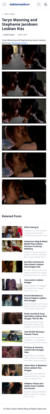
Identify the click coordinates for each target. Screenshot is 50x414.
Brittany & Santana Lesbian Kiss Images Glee (34, 349)
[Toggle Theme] (45, 4)
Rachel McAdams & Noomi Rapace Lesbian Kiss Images (35, 298)
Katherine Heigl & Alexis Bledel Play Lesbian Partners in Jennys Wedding (36, 245)
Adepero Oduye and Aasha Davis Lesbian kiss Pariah (34, 386)
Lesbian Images (8, 35)
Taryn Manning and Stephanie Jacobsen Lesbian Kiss (20, 24)
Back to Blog (10, 14)
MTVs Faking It (31, 227)
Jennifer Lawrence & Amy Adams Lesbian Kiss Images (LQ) (34, 264)
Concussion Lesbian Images (33, 281)
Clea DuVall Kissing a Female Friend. (34, 333)
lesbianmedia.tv (19, 4)
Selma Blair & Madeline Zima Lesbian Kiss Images (35, 368)
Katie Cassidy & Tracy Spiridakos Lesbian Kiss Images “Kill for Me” (35, 316)
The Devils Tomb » (19, 43)
